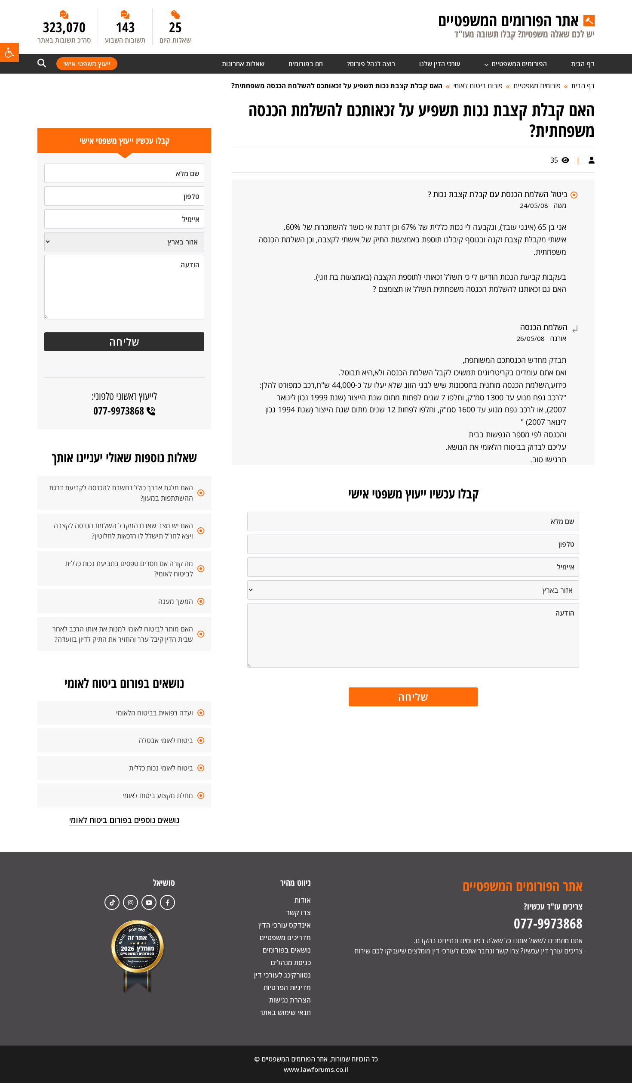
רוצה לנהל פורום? (371, 63)
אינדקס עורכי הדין (284, 925)
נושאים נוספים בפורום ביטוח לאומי (124, 820)
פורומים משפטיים (537, 85)
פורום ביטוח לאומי (478, 85)
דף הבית (583, 63)
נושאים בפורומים (287, 950)
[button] (9, 52)
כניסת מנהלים (291, 962)
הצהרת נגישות (290, 1000)
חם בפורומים (305, 63)
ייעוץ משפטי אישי (86, 63)
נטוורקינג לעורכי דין (282, 975)
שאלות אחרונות (243, 63)
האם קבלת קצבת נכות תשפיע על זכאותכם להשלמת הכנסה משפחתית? (336, 85)
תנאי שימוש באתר (285, 1012)
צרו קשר (298, 912)
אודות (303, 900)
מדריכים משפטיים (285, 937)
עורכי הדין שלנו (439, 63)
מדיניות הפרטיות (287, 987)
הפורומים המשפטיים (518, 63)
